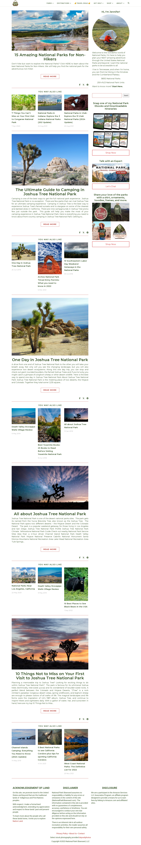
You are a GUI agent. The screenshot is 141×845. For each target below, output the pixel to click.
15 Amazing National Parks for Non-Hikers (50, 56)
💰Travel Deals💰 (82, 3)
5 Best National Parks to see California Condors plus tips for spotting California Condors (49, 753)
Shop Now (110, 152)
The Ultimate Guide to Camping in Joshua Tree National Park (50, 191)
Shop (109, 3)
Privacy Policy (62, 833)
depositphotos (85, 837)
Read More (50, 76)
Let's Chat (111, 186)
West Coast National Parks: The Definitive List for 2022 (74, 766)
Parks (49, 3)
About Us (73, 833)
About (120, 3)
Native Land (18, 821)
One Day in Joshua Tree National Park (50, 359)
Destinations (63, 3)
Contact (81, 833)
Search (126, 95)
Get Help (98, 3)
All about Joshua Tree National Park (50, 513)
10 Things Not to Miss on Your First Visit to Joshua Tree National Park (50, 675)
